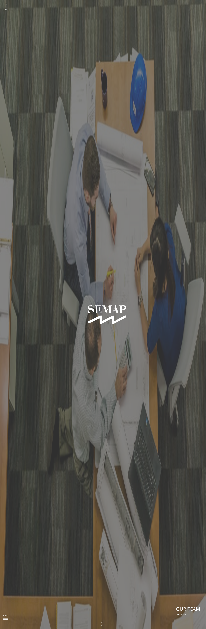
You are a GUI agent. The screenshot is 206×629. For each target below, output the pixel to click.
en (6, 9)
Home (178, 614)
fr (6, 4)
